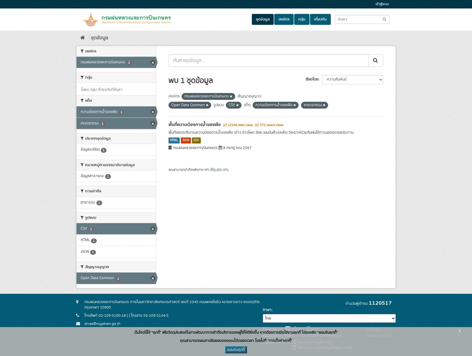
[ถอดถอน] (231, 96)
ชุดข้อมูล (263, 19)
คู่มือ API (222, 169)
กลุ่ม (301, 19)
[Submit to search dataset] (384, 19)
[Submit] (375, 60)
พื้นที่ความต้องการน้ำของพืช (195, 124)
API (206, 169)
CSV (196, 140)
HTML (174, 140)
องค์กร (284, 19)
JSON (185, 140)
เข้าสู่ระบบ (382, 4)
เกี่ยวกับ (320, 19)
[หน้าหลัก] (82, 37)
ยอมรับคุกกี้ (236, 349)
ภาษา (267, 310)
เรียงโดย (312, 79)
